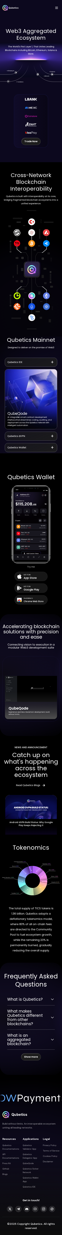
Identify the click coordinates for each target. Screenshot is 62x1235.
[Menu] (57, 8)
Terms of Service (51, 1150)
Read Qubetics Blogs (28, 785)
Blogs (5, 1174)
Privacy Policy (49, 1145)
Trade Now (31, 141)
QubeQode (28, 1163)
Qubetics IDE (29, 1186)
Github (5, 1168)
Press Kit (6, 1163)
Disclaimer (48, 1161)
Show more (31, 1057)
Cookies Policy (50, 1156)
